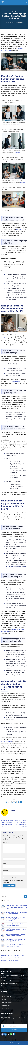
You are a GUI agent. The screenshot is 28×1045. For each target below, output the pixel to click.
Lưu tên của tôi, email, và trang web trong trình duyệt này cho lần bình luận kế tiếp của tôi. (13, 880)
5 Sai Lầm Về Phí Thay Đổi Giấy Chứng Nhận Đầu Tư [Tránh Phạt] (12, 102)
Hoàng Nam (4, 337)
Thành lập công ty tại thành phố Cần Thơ (12, 955)
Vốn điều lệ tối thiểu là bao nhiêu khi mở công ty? (16, 929)
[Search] (26, 2)
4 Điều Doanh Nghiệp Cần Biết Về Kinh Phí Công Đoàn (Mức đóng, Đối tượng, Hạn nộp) (12, 159)
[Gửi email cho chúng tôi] (8, 1034)
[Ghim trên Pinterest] (18, 802)
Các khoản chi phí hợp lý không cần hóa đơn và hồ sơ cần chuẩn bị (15, 935)
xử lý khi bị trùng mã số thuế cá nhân (16, 566)
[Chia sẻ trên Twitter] (12, 802)
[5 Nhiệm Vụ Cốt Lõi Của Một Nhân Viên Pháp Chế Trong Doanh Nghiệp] (13, 141)
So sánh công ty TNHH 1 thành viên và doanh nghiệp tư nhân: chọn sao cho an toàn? (15, 919)
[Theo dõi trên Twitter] (5, 1034)
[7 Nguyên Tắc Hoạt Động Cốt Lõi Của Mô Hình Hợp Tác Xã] (13, 199)
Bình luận (5, 842)
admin (21, 22)
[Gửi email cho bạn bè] (15, 802)
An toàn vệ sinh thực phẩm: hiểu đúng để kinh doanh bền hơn (16, 912)
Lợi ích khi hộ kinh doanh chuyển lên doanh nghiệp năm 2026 (16, 945)
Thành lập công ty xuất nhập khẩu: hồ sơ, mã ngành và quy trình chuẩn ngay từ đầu (16, 907)
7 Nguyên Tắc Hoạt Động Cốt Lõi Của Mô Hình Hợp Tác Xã (13, 188)
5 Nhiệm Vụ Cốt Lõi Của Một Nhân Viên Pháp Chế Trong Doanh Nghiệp (12, 130)
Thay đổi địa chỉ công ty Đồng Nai (10, 961)
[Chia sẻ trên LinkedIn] (21, 802)
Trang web (5, 870)
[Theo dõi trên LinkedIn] (14, 1034)
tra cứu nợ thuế (16, 381)
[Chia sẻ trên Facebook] (9, 802)
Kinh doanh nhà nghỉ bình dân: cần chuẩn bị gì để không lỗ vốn (15, 940)
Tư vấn (14, 11)
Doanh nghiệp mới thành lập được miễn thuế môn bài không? (15, 924)
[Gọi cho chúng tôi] (11, 1034)
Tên (4, 856)
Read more (19, 124)
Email (5, 863)
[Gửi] (25, 896)
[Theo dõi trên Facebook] (2, 1034)
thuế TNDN (19, 229)
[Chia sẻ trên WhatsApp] (7, 802)
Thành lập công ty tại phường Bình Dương (12, 958)
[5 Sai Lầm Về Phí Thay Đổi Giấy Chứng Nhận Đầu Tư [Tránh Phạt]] (13, 113)
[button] (2, 2)
